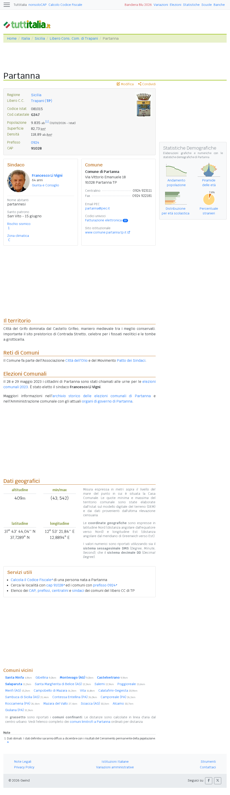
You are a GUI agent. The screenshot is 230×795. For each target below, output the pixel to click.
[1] (47, 122)
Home (12, 38)
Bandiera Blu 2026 (138, 5)
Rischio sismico (19, 224)
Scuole (206, 5)
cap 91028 (54, 585)
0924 (35, 142)
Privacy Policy (24, 767)
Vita (87, 690)
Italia (25, 38)
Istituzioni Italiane (115, 762)
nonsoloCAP (38, 5)
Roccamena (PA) (22, 703)
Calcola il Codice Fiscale (31, 579)
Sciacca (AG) (95, 703)
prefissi (44, 590)
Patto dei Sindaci (131, 360)
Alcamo (123, 703)
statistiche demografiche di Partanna (186, 157)
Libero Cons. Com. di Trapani (74, 38)
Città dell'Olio (76, 360)
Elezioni (175, 5)
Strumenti (208, 762)
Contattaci (208, 767)
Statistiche (191, 5)
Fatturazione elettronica (106, 220)
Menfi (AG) (17, 690)
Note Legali (22, 762)
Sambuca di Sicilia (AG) (27, 697)
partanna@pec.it (97, 208)
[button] (208, 780)
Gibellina (45, 677)
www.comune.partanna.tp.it (105, 232)
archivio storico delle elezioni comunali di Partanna (101, 396)
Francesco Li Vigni (47, 175)
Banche (219, 5)
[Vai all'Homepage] (28, 24)
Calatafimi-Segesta (117, 690)
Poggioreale (131, 684)
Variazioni (161, 5)
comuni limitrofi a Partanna (90, 722)
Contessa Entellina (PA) (74, 697)
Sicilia (40, 38)
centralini (60, 590)
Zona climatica (18, 236)
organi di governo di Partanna (107, 401)
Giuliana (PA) (19, 710)
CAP (32, 590)
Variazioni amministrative (115, 767)
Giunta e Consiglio (45, 185)
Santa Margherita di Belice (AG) (63, 684)
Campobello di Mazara (55, 690)
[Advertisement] (79, 632)
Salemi (104, 684)
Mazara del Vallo (60, 703)
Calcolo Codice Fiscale (65, 5)
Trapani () (41, 100)
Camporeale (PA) (118, 697)
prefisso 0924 (104, 585)
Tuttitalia (20, 5)
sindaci (78, 590)
